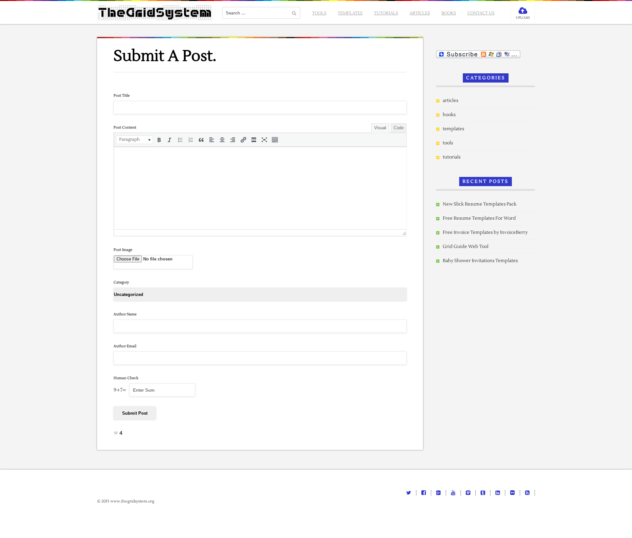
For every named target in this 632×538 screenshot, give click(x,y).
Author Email (125, 346)
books (448, 13)
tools (319, 13)
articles (419, 13)
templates (350, 13)
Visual (380, 127)
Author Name (125, 314)
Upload (523, 17)
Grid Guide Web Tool (465, 247)
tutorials (386, 13)
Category (121, 282)
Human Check (126, 378)
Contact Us (480, 13)
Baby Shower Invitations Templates (480, 261)
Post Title (122, 95)
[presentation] (134, 140)
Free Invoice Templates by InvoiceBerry (485, 232)
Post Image (123, 249)
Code (399, 127)
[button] (134, 139)
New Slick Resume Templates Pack (479, 204)
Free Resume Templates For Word (479, 218)
